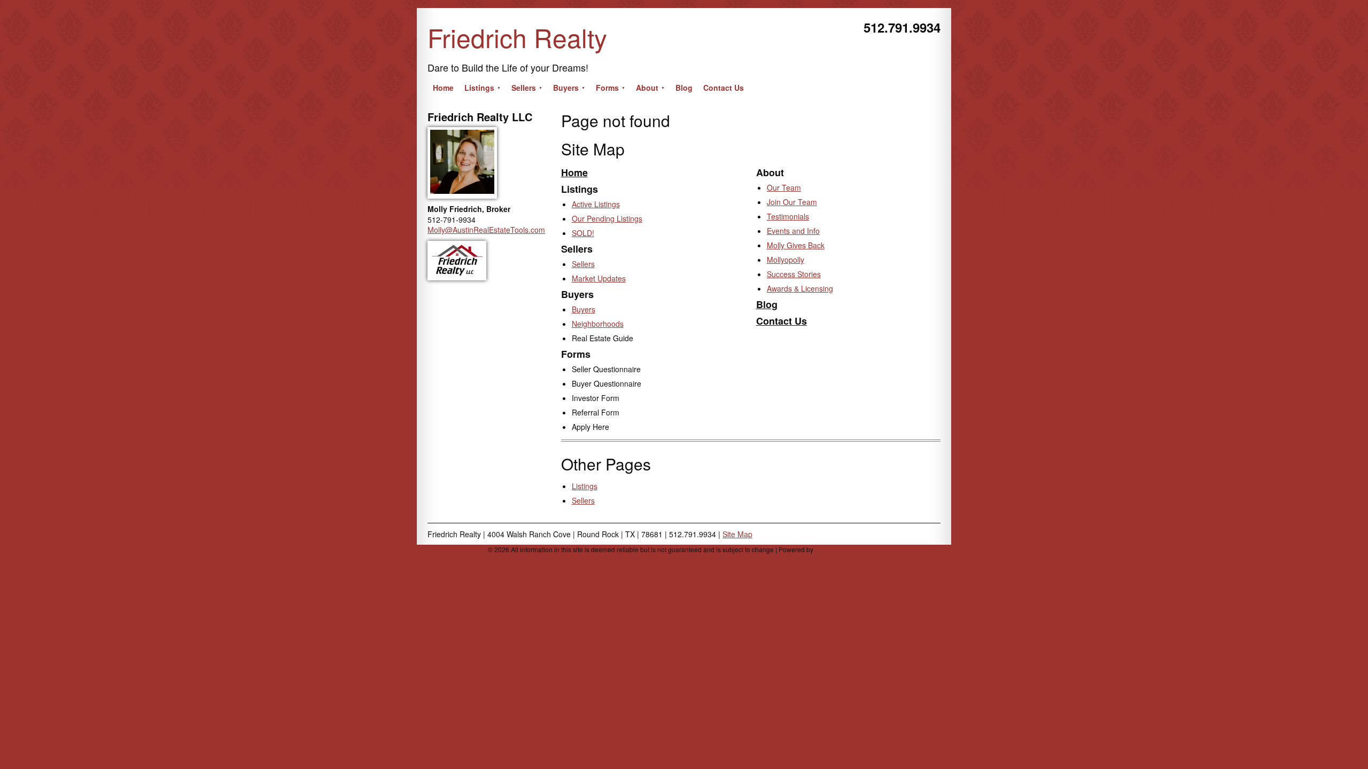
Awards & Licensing (800, 288)
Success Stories (794, 274)
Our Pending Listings (607, 218)
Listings (584, 486)
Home (574, 172)
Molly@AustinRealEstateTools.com (486, 229)
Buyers (583, 309)
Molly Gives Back (796, 245)
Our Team (784, 187)
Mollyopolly (785, 259)
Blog (767, 304)
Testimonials (788, 216)
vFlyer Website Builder (847, 549)
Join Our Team (792, 202)
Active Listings (596, 204)
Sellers (583, 263)
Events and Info (793, 230)
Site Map (737, 534)
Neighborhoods (598, 323)
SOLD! (583, 232)
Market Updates (599, 278)
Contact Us (781, 321)
